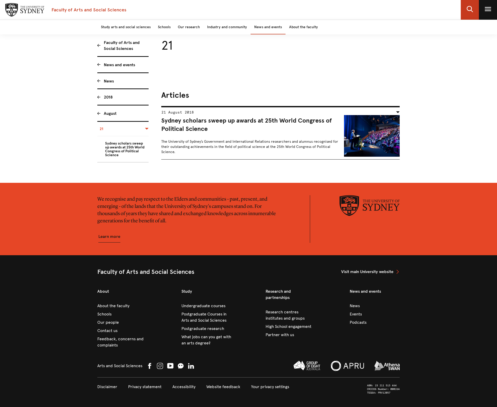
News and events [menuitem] (119, 64)
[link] (370, 272)
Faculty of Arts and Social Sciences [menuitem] (122, 45)
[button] (470, 10)
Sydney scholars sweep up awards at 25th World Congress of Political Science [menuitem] (124, 149)
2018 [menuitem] (108, 97)
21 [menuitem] (101, 129)
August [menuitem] (110, 113)
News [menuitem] (109, 81)
